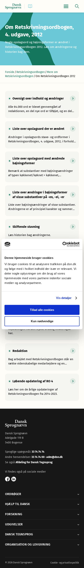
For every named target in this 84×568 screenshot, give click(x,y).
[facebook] (7, 479)
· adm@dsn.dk (54, 457)
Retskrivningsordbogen (30, 72)
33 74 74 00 (38, 457)
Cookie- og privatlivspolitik (64, 562)
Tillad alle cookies (42, 309)
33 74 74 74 (38, 451)
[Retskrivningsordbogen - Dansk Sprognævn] (13, 6)
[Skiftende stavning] (42, 230)
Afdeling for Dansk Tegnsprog (34, 462)
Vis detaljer (63, 298)
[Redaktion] (42, 357)
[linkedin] (13, 479)
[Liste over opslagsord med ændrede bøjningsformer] (42, 167)
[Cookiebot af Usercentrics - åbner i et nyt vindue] (62, 244)
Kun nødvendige (42, 321)
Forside (9, 72)
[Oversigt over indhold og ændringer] (42, 104)
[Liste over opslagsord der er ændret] (42, 134)
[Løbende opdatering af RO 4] (42, 387)
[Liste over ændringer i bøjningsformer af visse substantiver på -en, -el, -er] (42, 200)
